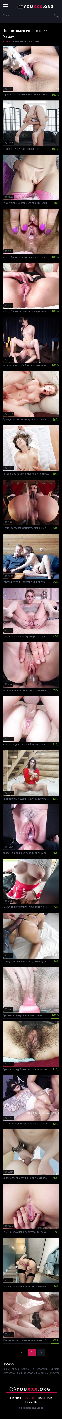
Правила (31, 1402)
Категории (45, 1398)
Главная (15, 1398)
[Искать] (56, 15)
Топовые (34, 41)
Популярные (19, 41)
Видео (29, 1398)
